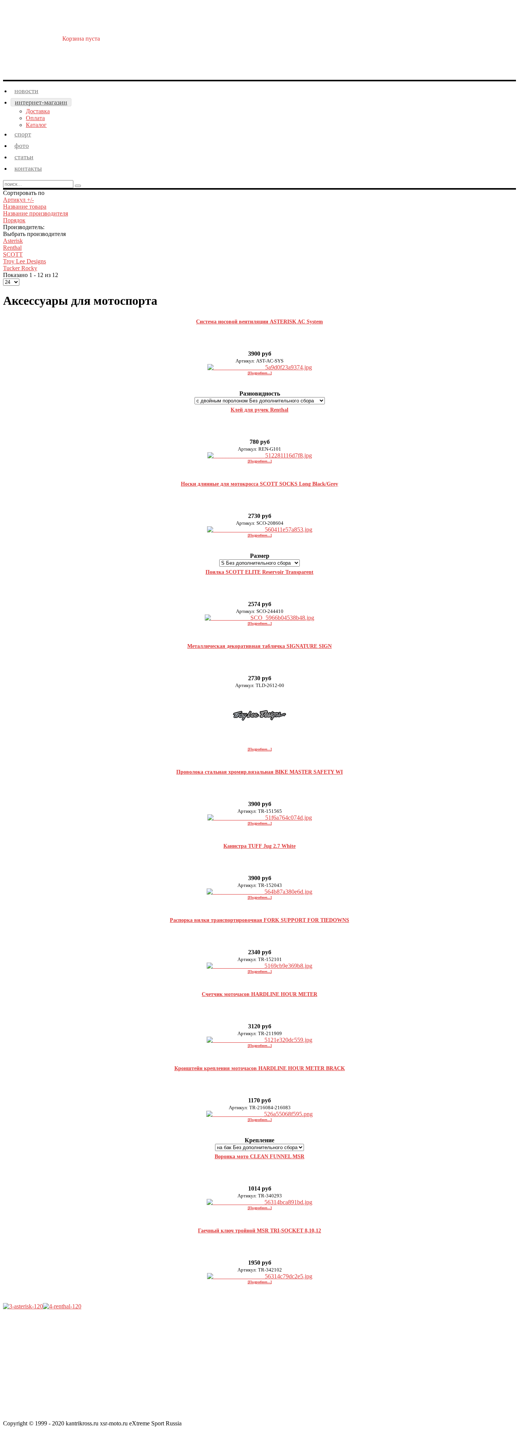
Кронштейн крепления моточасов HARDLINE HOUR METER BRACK (259, 1068)
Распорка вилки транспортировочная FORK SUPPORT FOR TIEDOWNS (259, 920)
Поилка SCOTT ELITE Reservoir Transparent (259, 572)
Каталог (36, 125)
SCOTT (13, 254)
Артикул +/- (18, 199)
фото (21, 145)
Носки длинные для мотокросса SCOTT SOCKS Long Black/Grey (259, 484)
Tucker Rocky (20, 268)
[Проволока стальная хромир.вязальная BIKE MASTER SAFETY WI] (259, 817)
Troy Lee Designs (24, 261)
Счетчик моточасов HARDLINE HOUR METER (259, 994)
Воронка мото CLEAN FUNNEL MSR (259, 1156)
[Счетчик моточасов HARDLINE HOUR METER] (259, 1040)
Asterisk (13, 241)
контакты (28, 168)
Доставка (38, 111)
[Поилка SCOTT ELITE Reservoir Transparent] (259, 617)
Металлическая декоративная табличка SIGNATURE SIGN (259, 646)
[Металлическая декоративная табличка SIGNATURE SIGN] (259, 743)
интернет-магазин (41, 102)
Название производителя (35, 213)
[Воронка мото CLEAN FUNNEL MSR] (259, 1202)
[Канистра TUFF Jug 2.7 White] (259, 891)
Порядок (14, 220)
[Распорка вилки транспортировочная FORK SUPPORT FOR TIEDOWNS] (259, 966)
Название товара (24, 206)
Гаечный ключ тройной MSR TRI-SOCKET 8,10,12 (259, 1230)
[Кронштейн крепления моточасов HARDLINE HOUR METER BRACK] (259, 1114)
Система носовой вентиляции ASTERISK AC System (259, 322)
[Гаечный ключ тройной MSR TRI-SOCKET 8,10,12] (259, 1276)
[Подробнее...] (260, 373)
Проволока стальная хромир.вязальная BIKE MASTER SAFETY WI (259, 772)
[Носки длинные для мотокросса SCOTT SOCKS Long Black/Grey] (259, 529)
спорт (22, 134)
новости (26, 91)
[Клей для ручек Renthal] (259, 455)
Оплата (35, 118)
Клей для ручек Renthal (259, 410)
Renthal (12, 247)
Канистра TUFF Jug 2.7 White (259, 846)
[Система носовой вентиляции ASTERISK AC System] (259, 367)
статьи (23, 157)
